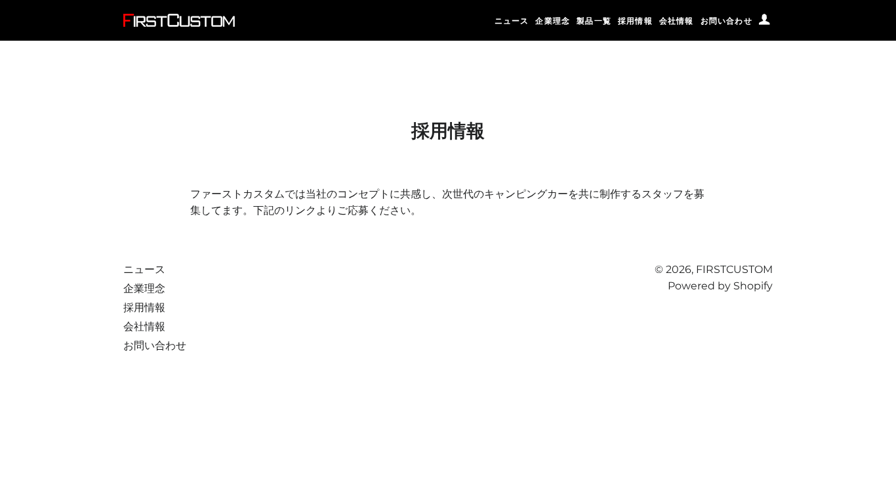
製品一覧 (594, 21)
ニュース (512, 21)
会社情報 (676, 21)
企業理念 (552, 21)
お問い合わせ (726, 21)
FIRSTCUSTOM (734, 269)
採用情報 (635, 21)
